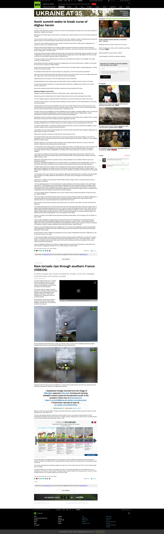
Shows (120, 6)
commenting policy (47, 254)
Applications (84, 518)
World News (61, 6)
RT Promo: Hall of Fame (111, 521)
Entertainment (113, 6)
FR (44, 0)
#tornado (66, 393)
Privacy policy (108, 518)
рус (39, 509)
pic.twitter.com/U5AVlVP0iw (65, 405)
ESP (38, 0)
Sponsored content (86, 523)
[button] (66, 324)
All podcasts (127, 155)
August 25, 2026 (76, 408)
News (35, 516)
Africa (82, 6)
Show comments (66, 259)
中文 (49, 0)
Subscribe (105, 76)
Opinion (104, 6)
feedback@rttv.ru (83, 254)
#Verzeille (48, 393)
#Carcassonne (76, 398)
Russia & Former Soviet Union (49, 6)
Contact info (108, 523)
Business (69, 6)
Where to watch (85, 519)
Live (83, 516)
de (41, 509)
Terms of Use (108, 516)
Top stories (102, 18)
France (36, 481)
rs (45, 509)
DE (42, 0)
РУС (40, 0)
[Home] (37, 5)
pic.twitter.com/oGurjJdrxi (76, 400)
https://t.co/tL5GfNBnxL (55, 400)
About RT (108, 519)
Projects (127, 6)
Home (36, 18)
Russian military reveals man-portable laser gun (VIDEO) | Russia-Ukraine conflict (75, 4)
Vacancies (108, 526)
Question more (48, 4)
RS (46, 0)
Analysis (97, 6)
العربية (35, 0)
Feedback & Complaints (111, 525)
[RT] (60, 0)
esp (36, 509)
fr (43, 509)
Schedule (84, 521)
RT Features (89, 6)
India (76, 6)
